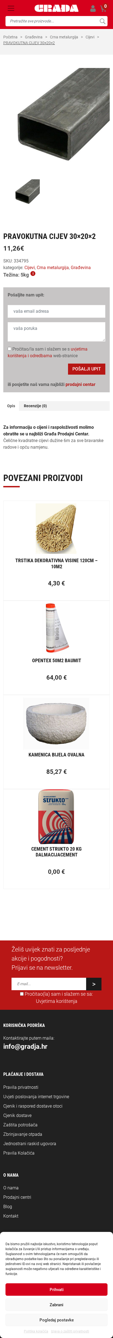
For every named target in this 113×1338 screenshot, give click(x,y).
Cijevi (90, 37)
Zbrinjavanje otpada (22, 1134)
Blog (7, 1206)
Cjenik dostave (17, 1115)
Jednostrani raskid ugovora (29, 1143)
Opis (11, 406)
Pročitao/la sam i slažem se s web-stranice (47, 352)
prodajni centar (80, 384)
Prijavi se (92, 8)
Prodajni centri (17, 1197)
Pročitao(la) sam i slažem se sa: (58, 997)
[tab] (11, 406)
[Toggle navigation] (11, 8)
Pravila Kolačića (19, 1153)
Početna (10, 37)
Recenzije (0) (35, 406)
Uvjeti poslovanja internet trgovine (36, 1096)
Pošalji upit (86, 369)
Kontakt (10, 1216)
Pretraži (102, 21)
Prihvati (57, 1289)
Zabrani (56, 1304)
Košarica (103, 7)
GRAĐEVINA (34, 37)
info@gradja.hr (25, 1046)
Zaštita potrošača (20, 1124)
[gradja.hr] (56, 8)
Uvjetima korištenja (56, 1001)
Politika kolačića (36, 1331)
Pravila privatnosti (20, 1087)
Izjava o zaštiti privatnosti (70, 1331)
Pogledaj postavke (56, 1320)
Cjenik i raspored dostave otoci (33, 1106)
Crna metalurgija (64, 37)
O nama (11, 1187)
